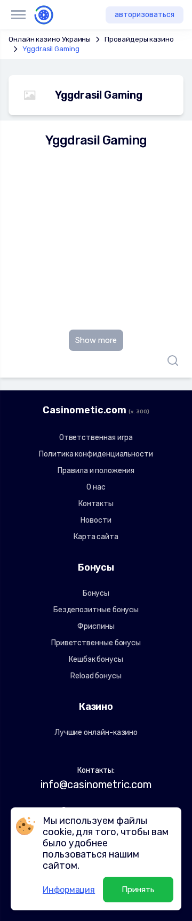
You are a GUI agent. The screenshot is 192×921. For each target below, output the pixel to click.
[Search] (170, 360)
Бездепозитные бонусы (96, 609)
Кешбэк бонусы (96, 659)
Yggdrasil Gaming (50, 49)
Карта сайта (96, 536)
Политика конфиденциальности (96, 454)
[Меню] (18, 15)
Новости (96, 520)
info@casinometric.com (96, 784)
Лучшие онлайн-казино (96, 732)
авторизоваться (144, 14)
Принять (138, 889)
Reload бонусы (96, 675)
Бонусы (96, 593)
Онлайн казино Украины (50, 39)
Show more (96, 340)
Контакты (96, 503)
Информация (69, 890)
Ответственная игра (96, 437)
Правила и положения (96, 470)
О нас (96, 487)
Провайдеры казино (139, 39)
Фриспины (95, 626)
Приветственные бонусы (96, 642)
